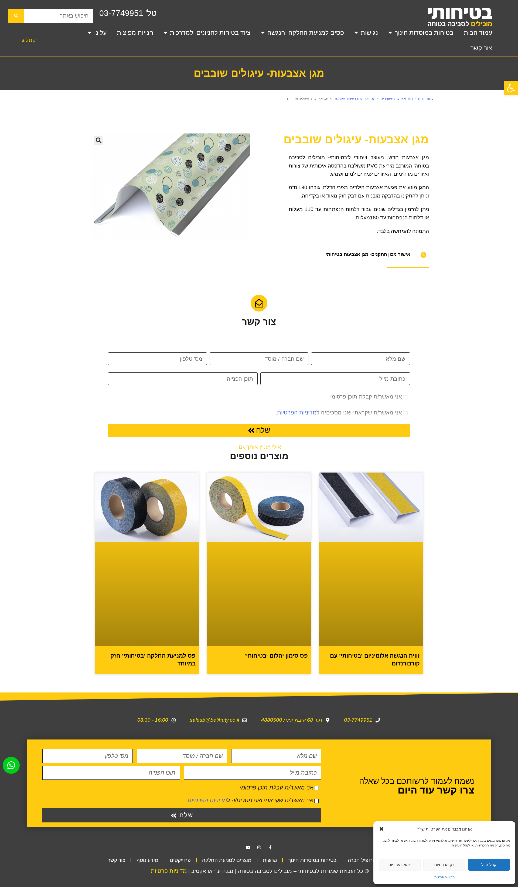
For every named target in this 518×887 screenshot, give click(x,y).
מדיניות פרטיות (444, 877)
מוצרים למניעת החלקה (226, 790)
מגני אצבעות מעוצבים (397, 98)
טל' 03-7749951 (128, 13)
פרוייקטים (180, 790)
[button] (511, 88)
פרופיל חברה (362, 790)
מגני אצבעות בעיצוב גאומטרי (354, 98)
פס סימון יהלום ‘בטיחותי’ (276, 586)
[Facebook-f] (270, 778)
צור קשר (481, 48)
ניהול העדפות (399, 864)
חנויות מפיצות (135, 32)
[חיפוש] (16, 16)
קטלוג (29, 40)
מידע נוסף (147, 790)
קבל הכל (488, 864)
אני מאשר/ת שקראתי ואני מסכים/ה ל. (338, 413)
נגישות (369, 32)
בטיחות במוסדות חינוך (424, 32)
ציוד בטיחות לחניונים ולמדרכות (210, 32)
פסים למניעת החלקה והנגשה (305, 32)
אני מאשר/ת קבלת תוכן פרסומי (366, 397)
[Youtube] (248, 778)
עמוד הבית (478, 32)
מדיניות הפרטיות (296, 412)
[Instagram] (259, 778)
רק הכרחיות (444, 864)
